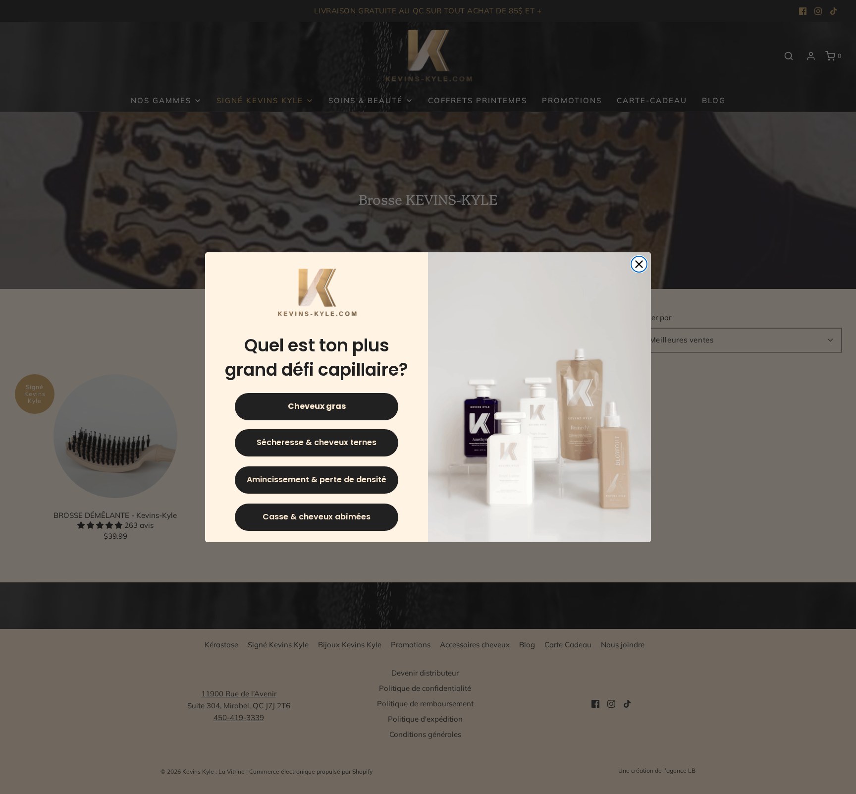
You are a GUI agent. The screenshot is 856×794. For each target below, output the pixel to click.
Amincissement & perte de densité (316, 479)
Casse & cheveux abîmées (317, 516)
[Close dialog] (639, 264)
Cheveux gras (317, 406)
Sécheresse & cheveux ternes (316, 442)
